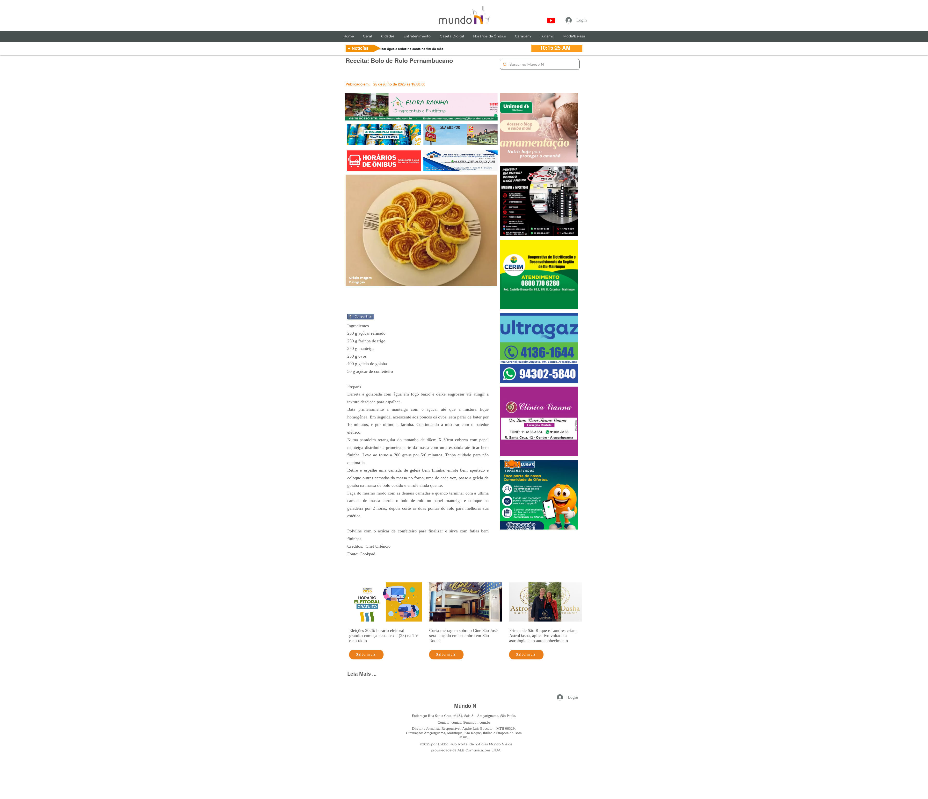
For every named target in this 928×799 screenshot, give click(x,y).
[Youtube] (551, 20)
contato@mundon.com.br (470, 722)
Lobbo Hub (447, 744)
